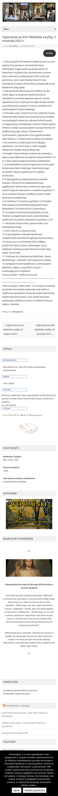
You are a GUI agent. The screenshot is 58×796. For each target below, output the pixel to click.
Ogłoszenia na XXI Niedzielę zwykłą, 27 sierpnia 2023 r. (13, 329)
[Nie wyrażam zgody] (54, 773)
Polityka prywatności (35, 790)
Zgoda (16, 790)
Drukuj (49, 53)
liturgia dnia (36, 415)
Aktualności (17, 312)
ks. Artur (14, 46)
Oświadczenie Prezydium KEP (15, 733)
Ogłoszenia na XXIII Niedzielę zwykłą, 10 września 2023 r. (45, 329)
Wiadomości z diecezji (18, 705)
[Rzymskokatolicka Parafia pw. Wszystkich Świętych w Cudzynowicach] (29, 21)
